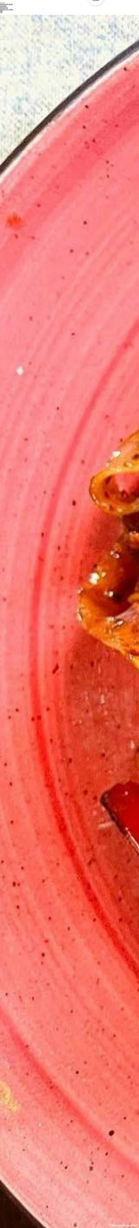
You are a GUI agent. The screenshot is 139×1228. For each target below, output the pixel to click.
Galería (3, 6)
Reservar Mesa (6, 4)
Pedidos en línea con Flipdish (123, 1225)
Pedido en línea (6, 9)
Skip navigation (5, 1)
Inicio (2, 2)
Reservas (4, 8)
